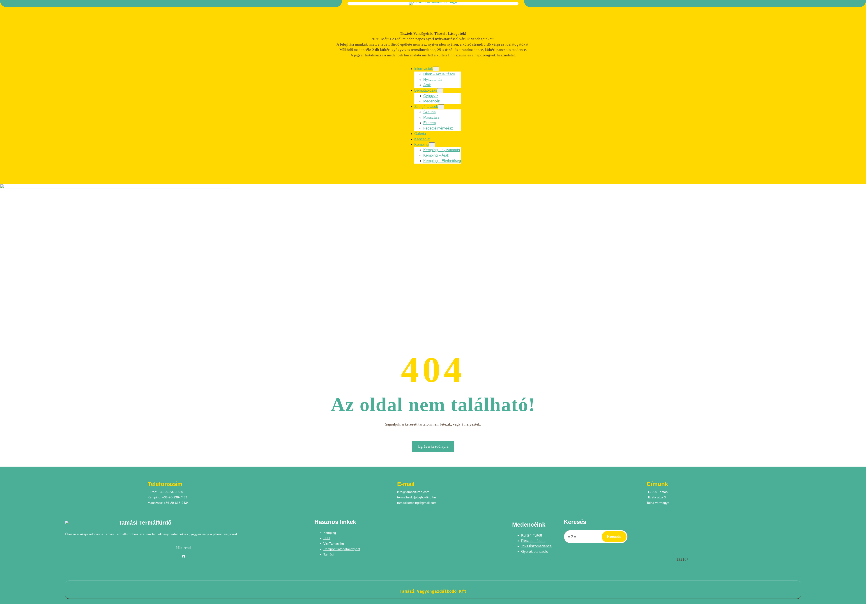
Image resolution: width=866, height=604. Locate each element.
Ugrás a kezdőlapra (433, 446)
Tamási (328, 554)
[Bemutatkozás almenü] (440, 90)
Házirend (183, 548)
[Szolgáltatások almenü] (441, 106)
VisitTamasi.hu (333, 543)
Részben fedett (533, 541)
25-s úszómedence (536, 546)
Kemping (329, 533)
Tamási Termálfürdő (145, 522)
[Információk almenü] (436, 69)
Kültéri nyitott (531, 535)
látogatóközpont (348, 549)
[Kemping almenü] (432, 144)
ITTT (326, 538)
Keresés (614, 537)
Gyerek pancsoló (534, 551)
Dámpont (330, 549)
